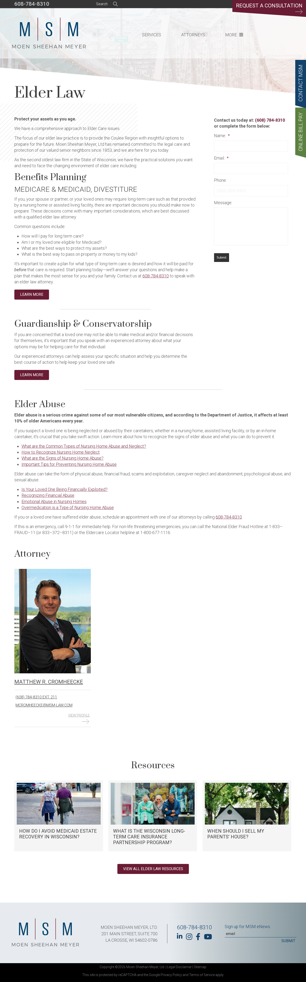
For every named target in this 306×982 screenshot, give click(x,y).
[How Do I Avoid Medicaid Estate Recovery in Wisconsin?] (58, 815)
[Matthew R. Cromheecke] (52, 672)
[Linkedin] (179, 936)
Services (151, 34)
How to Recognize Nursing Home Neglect (61, 452)
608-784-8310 (31, 4)
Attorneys (193, 34)
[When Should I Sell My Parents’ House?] (246, 815)
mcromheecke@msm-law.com (44, 705)
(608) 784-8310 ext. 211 (36, 697)
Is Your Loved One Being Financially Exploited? (65, 489)
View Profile (79, 715)
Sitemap (200, 967)
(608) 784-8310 (270, 120)
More (231, 34)
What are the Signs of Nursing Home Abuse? (63, 458)
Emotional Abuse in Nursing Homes (54, 501)
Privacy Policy (171, 975)
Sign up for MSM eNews (247, 926)
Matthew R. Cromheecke (48, 682)
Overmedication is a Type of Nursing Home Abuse (68, 507)
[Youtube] (208, 936)
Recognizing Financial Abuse (48, 495)
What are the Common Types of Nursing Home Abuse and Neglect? (84, 446)
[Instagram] (189, 936)
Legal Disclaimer (179, 967)
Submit (221, 257)
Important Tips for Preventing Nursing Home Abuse (69, 464)
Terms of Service (202, 975)
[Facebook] (198, 936)
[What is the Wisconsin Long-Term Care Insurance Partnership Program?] (152, 815)
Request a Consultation (269, 6)
